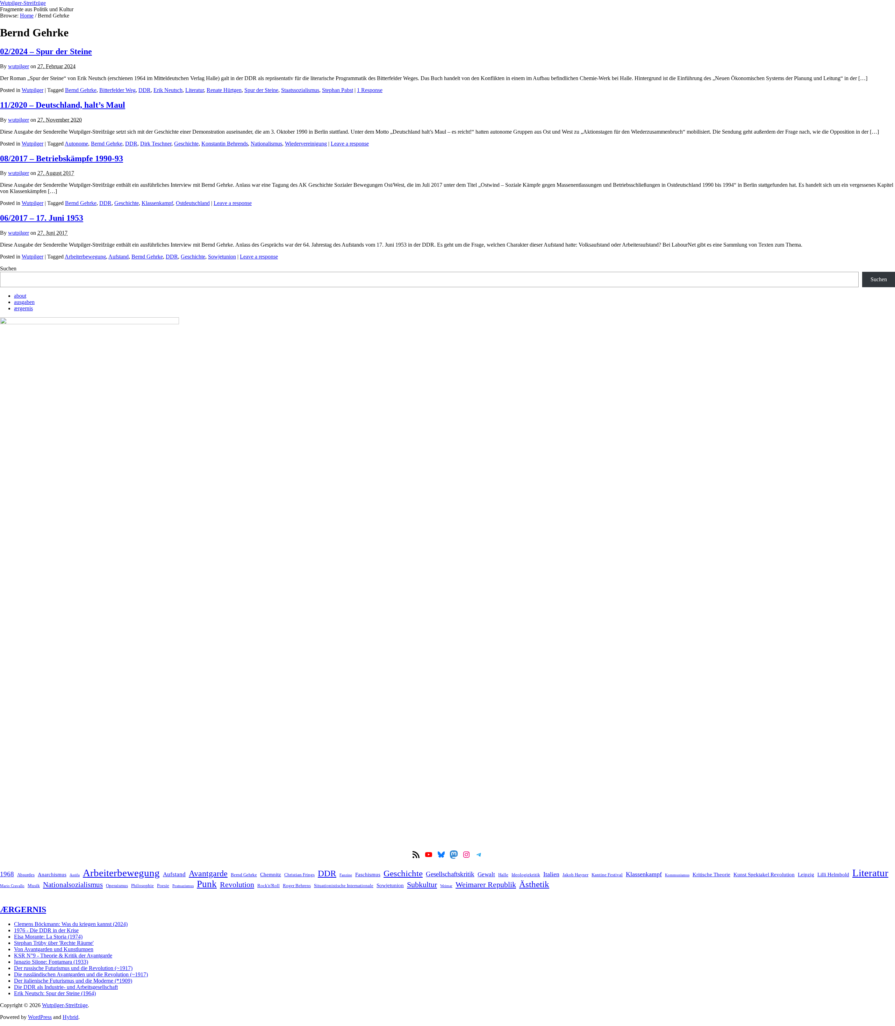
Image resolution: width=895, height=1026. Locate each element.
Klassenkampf (157, 203)
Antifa (75, 875)
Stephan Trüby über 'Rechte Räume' (54, 943)
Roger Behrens (297, 885)
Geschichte (186, 144)
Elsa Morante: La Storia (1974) (48, 937)
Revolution (237, 884)
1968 (7, 874)
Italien (551, 874)
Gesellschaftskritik (450, 874)
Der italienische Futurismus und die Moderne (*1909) (73, 981)
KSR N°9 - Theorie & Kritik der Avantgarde (63, 955)
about (20, 296)
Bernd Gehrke (80, 90)
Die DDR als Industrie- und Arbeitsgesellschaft (66, 987)
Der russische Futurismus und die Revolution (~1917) (73, 968)
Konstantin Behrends (224, 144)
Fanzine (345, 875)
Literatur (194, 90)
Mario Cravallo (12, 886)
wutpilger (18, 66)
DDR (144, 90)
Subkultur (422, 884)
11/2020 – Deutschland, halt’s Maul (62, 104)
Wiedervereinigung (306, 144)
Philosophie (142, 885)
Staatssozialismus (300, 90)
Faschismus (367, 874)
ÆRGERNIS (23, 909)
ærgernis (23, 308)
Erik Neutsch (167, 90)
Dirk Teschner (155, 144)
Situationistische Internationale (343, 885)
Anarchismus (52, 874)
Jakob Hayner (575, 874)
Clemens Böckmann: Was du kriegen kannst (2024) (71, 924)
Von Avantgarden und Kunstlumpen (53, 949)
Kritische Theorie (711, 874)
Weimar (446, 886)
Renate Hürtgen (224, 90)
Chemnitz (270, 874)
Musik (34, 885)
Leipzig (806, 874)
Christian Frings (299, 874)
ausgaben (24, 302)
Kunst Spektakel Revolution (764, 874)
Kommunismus (677, 875)
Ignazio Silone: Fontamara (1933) (51, 962)
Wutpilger (32, 90)
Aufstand (118, 257)
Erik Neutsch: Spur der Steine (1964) (55, 993)
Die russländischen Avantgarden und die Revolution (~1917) (81, 974)
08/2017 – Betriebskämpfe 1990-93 (61, 158)
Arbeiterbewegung (85, 257)
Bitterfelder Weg (117, 90)
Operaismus (117, 885)
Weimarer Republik (486, 884)
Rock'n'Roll (268, 885)
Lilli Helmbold (833, 874)
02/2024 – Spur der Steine (46, 51)
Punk (207, 884)
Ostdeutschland (193, 203)
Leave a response (350, 144)
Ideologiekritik (525, 874)
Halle (503, 874)
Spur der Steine (261, 90)
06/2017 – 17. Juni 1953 (41, 217)
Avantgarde (208, 873)
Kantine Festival (607, 874)
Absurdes (26, 874)
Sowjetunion (222, 257)
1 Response (369, 90)
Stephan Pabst (337, 90)
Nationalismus (266, 144)
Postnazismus (183, 886)
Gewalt (486, 874)
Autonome (76, 144)
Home (27, 16)
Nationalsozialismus (73, 885)
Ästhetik (534, 884)
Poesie (163, 885)
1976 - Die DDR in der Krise (46, 930)
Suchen (8, 268)
